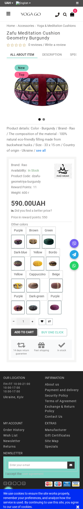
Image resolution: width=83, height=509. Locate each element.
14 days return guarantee (21, 352)
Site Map (52, 441)
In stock (61, 350)
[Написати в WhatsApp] (74, 265)
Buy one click (52, 332)
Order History (14, 430)
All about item (22, 54)
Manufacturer (56, 430)
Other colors (19, 224)
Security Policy (56, 395)
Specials (51, 446)
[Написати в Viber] (74, 243)
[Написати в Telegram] (74, 254)
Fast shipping (41, 350)
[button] (39, 119)
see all (41, 151)
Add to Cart (24, 332)
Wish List (10, 435)
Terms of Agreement (61, 401)
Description (52, 54)
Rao (24, 165)
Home (11, 25)
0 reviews (34, 45)
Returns (9, 446)
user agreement (33, 474)
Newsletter (11, 441)
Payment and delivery (62, 390)
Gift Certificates (57, 435)
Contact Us (53, 416)
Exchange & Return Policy (60, 409)
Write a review (55, 45)
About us (52, 384)
